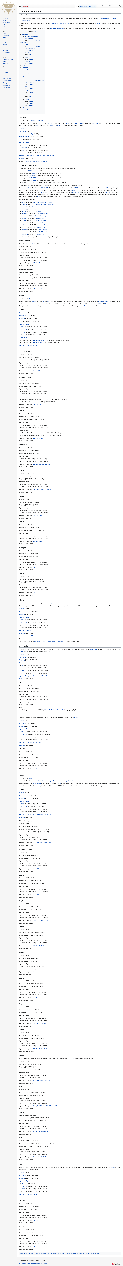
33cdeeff (42, 489)
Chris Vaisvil (48, 710)
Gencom (22, 136)
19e (37, 464)
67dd (43, 155)
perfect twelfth (50, 123)
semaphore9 (36, 161)
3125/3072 (108, 192)
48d (40, 814)
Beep (23, 206)
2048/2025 (44, 188)
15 (36, 1194)
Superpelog (33, 14)
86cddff (50, 842)
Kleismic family (40, 218)
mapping (30, 134)
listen (54, 710)
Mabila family (43, 232)
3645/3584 (32, 178)
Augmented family (40, 216)
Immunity (24, 209)
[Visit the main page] (8, 7)
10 (35, 814)
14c (36, 345)
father (76, 717)
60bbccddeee (51, 702)
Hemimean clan (40, 227)
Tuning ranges (23, 337)
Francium (37, 641)
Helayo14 (27, 636)
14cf (36, 370)
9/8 (43, 301)
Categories (23, 1253)
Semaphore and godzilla (36, 120)
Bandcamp (51, 641)
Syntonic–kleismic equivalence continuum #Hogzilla (65, 603)
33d (37, 263)
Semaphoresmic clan (57, 1253)
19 (38, 155)
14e (34, 1220)
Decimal (23, 211)
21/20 (30, 171)
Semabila (24, 232)
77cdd (46, 920)
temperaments (56, 23)
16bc (39, 742)
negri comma (37, 783)
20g (36, 1131)
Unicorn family (43, 225)
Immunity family (42, 209)
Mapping (22, 318)
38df (40, 1106)
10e (34, 920)
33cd (40, 404)
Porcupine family (41, 220)
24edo (59, 125)
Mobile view (44, 1263)
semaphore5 (28, 161)
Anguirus (24, 213)
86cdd (49, 814)
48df (40, 842)
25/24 (29, 188)
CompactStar (30, 244)
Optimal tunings (24, 142)
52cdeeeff (49, 489)
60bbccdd (48, 676)
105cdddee (51, 1080)
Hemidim (24, 222)
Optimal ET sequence (25, 155)
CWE (23, 150)
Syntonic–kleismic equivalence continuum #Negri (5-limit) (55, 781)
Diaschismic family (43, 213)
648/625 (43, 192)
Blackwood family (41, 234)
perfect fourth (79, 123)
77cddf (46, 945)
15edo (113, 1167)
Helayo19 (33, 636)
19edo (52, 125)
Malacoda (24, 204)
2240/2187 (34, 180)
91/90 (99, 303)
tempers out (65, 23)
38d (40, 1080)
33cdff (41, 438)
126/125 (40, 190)
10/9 (48, 301)
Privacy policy (22, 1263)
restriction (73, 244)
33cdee (41, 464)
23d (39, 676)
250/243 (74, 190)
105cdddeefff (53, 1106)
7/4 (66, 123)
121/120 (71, 1058)
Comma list (22, 131)
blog (60, 710)
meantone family (103, 301)
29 (39, 920)
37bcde (44, 702)
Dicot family (37, 211)
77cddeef (44, 1049)
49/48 (98, 23)
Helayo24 (40, 636)
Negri (30, 778)
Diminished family (41, 222)
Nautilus (23, 220)
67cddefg (47, 1131)
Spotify (44, 641)
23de (39, 702)
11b (36, 742)
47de (40, 263)
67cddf (45, 842)
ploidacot (38, 125)
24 (40, 155)
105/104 (106, 303)
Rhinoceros (24, 225)
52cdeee (47, 464)
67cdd (44, 814)
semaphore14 (45, 161)
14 (35, 155)
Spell (22, 227)
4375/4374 (75, 192)
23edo (21, 651)
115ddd (51, 155)
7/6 (94, 123)
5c (34, 630)
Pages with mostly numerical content (39, 1253)
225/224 (76, 188)
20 (35, 1080)
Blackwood (24, 234)
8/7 (97, 123)
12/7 (69, 123)
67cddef (45, 1106)
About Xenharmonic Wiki (33, 1263)
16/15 (30, 182)
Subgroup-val (23, 134)
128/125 (108, 188)
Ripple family (43, 229)
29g (39, 1131)
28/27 (38, 196)
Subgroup (22, 128)
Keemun (24, 218)
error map (24, 147)
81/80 (32, 175)
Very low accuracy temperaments (43, 202)
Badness (22, 158)
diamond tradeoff (38, 342)
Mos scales (87, 306)
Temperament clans (72, 1253)
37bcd (43, 676)
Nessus (23, 202)
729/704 (58, 244)
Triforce (23, 216)
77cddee (43, 1023)
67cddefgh (47, 1157)
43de (40, 515)
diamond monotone (38, 340)
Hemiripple (24, 229)
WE (22, 145)
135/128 (34, 173)
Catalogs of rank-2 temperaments (89, 1253)
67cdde (44, 1080)
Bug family (35, 206)
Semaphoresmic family (57, 28)
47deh (40, 288)
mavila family (93, 649)
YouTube (60, 641)
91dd (47, 155)
